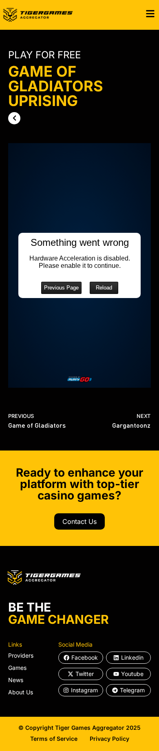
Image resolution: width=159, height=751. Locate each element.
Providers (20, 655)
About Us (20, 692)
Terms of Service (53, 738)
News (15, 679)
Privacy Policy (109, 738)
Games (17, 667)
